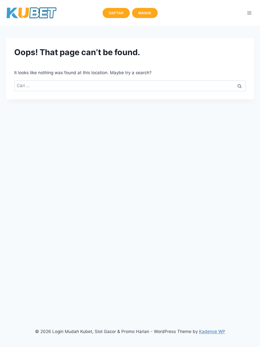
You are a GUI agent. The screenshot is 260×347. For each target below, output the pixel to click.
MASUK (144, 13)
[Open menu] (249, 13)
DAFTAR (116, 13)
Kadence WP (212, 331)
